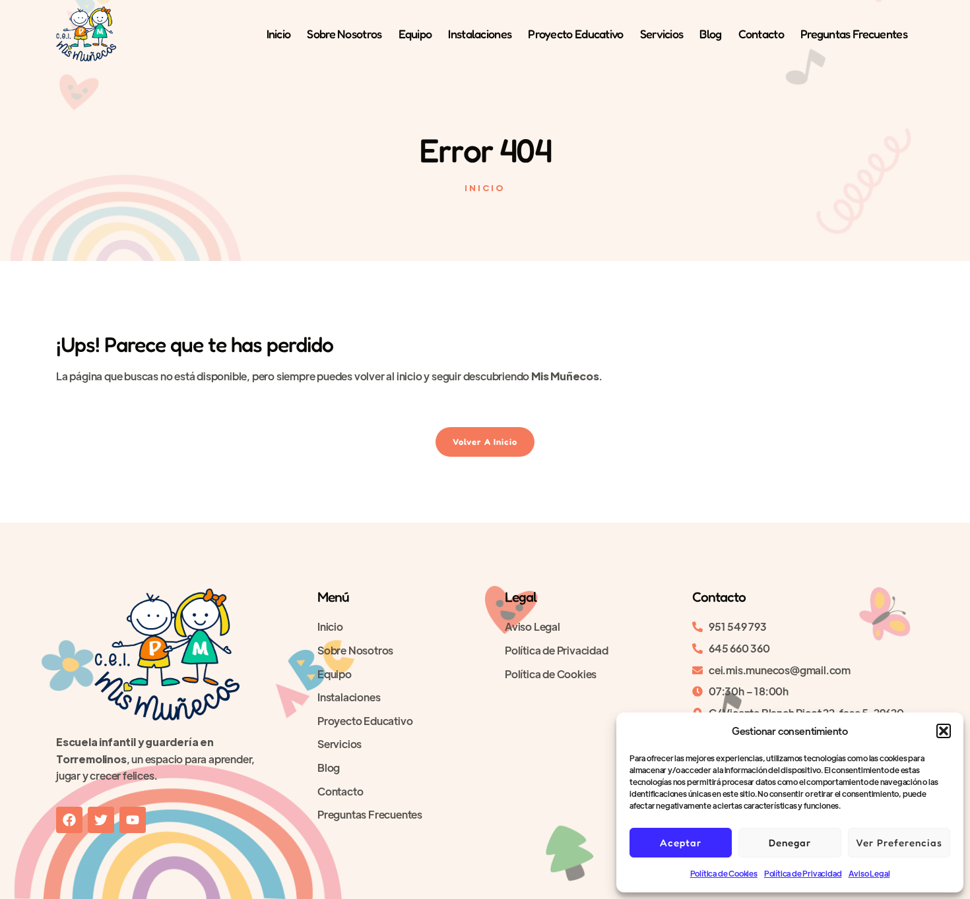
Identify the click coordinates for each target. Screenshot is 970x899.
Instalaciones (479, 33)
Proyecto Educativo (575, 33)
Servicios (662, 33)
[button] (943, 731)
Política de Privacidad (803, 873)
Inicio (279, 33)
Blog (710, 33)
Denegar (790, 842)
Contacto (761, 33)
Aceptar (680, 842)
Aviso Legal (869, 873)
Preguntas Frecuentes (853, 33)
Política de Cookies (724, 873)
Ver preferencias (899, 842)
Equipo (415, 33)
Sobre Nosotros (344, 33)
